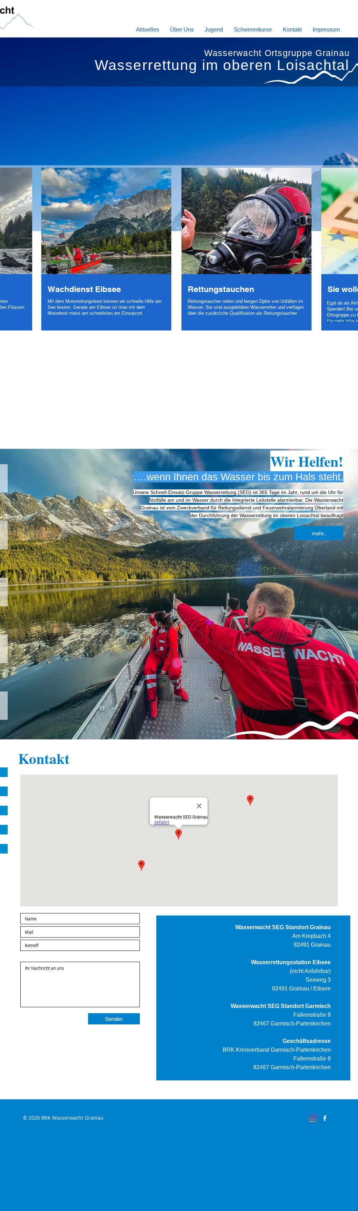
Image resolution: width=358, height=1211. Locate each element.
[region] (106, 254)
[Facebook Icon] (325, 1118)
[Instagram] (313, 1118)
